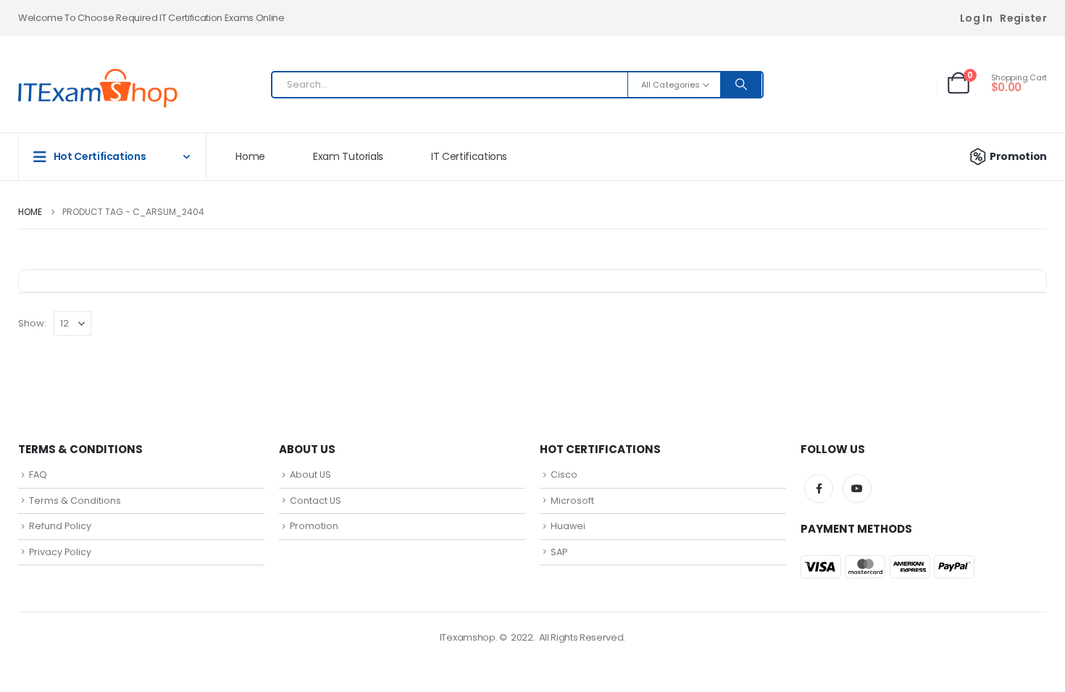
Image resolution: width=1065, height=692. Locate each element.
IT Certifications (469, 156)
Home (250, 156)
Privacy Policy (60, 552)
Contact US (315, 500)
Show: (32, 323)
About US (310, 474)
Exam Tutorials (348, 156)
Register (1023, 18)
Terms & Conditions (75, 500)
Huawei (568, 526)
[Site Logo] (98, 88)
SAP (559, 552)
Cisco (564, 474)
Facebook (818, 488)
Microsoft (572, 500)
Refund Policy (60, 526)
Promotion (1018, 156)
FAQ (38, 474)
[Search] (741, 84)
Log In (976, 18)
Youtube (857, 488)
